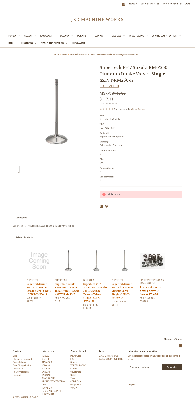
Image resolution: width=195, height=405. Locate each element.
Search (133, 3)
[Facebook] (123, 4)
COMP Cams (76, 381)
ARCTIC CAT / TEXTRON (165, 35)
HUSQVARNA (79, 43)
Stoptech (74, 362)
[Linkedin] (101, 206)
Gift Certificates (150, 3)
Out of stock (39, 263)
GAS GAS (117, 35)
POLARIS (82, 35)
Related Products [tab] (24, 237)
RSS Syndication (21, 372)
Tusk (72, 378)
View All (74, 388)
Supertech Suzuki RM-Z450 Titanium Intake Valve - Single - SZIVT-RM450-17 (67, 289)
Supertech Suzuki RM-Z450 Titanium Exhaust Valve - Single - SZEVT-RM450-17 (122, 290)
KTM (11, 43)
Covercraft (75, 372)
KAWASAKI (46, 35)
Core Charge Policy (22, 365)
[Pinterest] (106, 206)
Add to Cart (152, 263)
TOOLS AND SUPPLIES (52, 43)
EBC (72, 359)
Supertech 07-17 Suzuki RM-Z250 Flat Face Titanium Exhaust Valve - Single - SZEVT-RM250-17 (95, 292)
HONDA (13, 35)
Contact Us (18, 368)
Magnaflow (75, 384)
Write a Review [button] (138, 109)
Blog (15, 356)
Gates (73, 375)
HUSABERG (27, 43)
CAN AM (99, 35)
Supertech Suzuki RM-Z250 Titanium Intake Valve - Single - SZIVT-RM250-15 (39, 289)
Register (177, 3)
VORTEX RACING (78, 365)
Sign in (166, 3)
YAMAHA (65, 35)
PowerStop (75, 356)
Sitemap (17, 375)
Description (21, 217)
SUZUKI (28, 35)
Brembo (74, 368)
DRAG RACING (137, 35)
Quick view (38, 258)
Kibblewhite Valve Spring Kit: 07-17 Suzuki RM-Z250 (150, 291)
